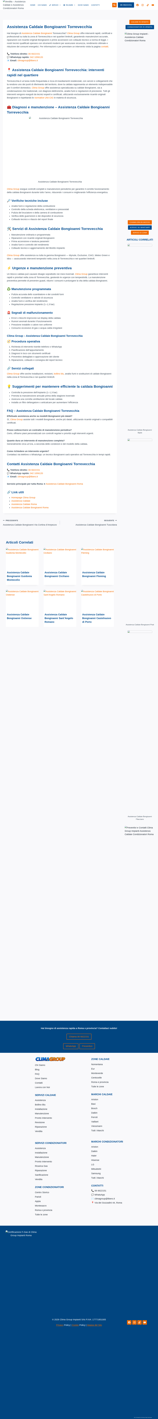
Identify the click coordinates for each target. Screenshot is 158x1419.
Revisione (40, 1122)
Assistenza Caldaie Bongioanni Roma (64, 484)
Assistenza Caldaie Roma (24, 504)
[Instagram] (142, 5)
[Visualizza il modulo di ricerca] (114, 5)
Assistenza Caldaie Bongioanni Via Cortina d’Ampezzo (30, 522)
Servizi (55, 5)
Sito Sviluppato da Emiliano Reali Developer (143, 1417)
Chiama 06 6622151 (79, 1036)
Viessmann (96, 1126)
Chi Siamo (42, 5)
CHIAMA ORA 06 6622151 (140, 222)
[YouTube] (153, 5)
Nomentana (97, 1064)
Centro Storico (42, 1192)
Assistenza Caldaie (20, 501)
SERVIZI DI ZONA (140, 233)
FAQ (37, 1074)
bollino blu (59, 373)
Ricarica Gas (41, 1166)
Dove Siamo (41, 1078)
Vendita (38, 1131)
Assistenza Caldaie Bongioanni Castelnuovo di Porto (96, 618)
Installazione (41, 1109)
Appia (38, 1201)
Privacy (59, 1325)
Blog (37, 1069)
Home (32, 5)
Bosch (94, 1108)
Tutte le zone (97, 1086)
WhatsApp (71, 1046)
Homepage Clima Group (23, 497)
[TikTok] (148, 5)
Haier (94, 1155)
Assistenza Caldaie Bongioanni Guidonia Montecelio (19, 576)
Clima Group (73, 33)
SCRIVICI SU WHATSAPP (140, 227)
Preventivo (87, 1046)
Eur (93, 1069)
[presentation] (22, 559)
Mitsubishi (96, 1169)
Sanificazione (41, 1175)
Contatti (95, 5)
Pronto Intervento (43, 1118)
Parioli (38, 1197)
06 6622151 (126, 5)
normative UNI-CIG (43, 97)
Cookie (75, 1325)
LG (92, 1164)
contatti (104, 46)
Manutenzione (42, 1113)
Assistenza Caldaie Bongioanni (36, 33)
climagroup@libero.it (28, 60)
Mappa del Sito (94, 1325)
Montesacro (41, 1205)
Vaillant (94, 1121)
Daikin (94, 1113)
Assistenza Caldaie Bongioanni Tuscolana (96, 522)
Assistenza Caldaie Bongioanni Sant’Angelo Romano (59, 618)
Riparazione (41, 1127)
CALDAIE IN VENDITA (139, 22)
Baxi (93, 1104)
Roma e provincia (100, 1082)
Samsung (96, 1173)
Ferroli (94, 1117)
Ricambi (69, 5)
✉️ (103, 1198)
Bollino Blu (40, 1104)
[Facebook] (137, 5)
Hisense (95, 1160)
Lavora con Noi (42, 1087)
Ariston (94, 1099)
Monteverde (97, 1073)
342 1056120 (36, 57)
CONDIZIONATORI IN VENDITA (139, 27)
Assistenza (40, 1100)
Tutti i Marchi (97, 1130)
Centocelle (96, 1077)
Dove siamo (83, 5)
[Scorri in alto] (153, 1405)
